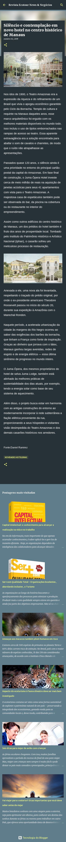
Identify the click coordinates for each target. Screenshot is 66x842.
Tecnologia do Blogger (35, 837)
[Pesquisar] (62, 5)
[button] (5, 45)
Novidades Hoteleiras (16, 457)
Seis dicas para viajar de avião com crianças (24, 748)
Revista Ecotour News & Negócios (30, 4)
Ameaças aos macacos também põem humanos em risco (30, 639)
